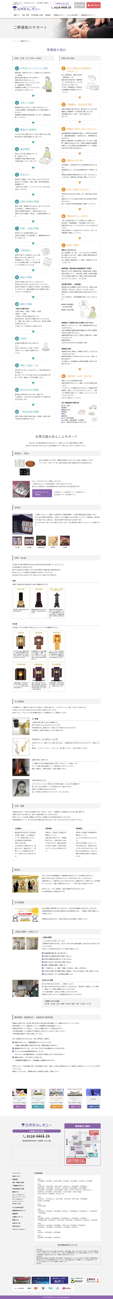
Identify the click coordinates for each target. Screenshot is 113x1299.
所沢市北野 (65, 1188)
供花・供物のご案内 (18, 1182)
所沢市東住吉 (75, 1218)
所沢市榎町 (89, 1181)
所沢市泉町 (66, 1181)
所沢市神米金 (75, 1186)
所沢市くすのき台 (69, 1190)
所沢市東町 (83, 1218)
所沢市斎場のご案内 (37, 15)
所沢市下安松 (75, 1199)
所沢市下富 (67, 1199)
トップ (14, 41)
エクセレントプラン (17, 1201)
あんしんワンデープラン (19, 1197)
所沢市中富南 (57, 1211)
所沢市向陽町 (48, 1192)
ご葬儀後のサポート (59, 15)
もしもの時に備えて (73, 15)
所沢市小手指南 (77, 1192)
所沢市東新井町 (55, 1218)
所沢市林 (47, 1218)
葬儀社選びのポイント (87, 15)
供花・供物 (25, 15)
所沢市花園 (40, 1218)
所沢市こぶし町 (60, 1193)
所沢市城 (40, 1201)
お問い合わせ (16, 1226)
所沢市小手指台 (58, 1192)
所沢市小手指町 (67, 1192)
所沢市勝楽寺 (83, 1199)
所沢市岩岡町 (73, 1181)
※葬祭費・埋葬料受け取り (88, 129)
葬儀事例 (15, 1214)
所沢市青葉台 (41, 1181)
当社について (16, 1176)
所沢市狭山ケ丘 (50, 1199)
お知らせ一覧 (16, 1223)
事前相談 (48, 15)
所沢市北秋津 (41, 1188)
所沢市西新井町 (74, 1211)
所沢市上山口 (66, 1186)
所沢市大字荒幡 (57, 1181)
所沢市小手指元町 (42, 1193)
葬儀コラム (15, 1220)
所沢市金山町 (41, 1186)
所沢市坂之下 (41, 1199)
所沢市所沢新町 (42, 1206)
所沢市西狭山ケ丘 (83, 1211)
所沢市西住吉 (93, 1211)
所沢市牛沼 (82, 1181)
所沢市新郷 (47, 1201)
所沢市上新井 (49, 1186)
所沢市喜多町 (49, 1190)
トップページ (16, 1173)
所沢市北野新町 (74, 1188)
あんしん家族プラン (17, 1199)
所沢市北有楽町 (59, 1190)
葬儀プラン (17, 15)
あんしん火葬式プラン (18, 1195)
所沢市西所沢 (42, 1213)
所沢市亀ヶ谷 (83, 1186)
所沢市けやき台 (87, 1190)
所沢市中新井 (41, 1211)
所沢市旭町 (49, 1181)
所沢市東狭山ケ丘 (65, 1218)
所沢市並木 (65, 1211)
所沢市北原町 (41, 1190)
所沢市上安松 (58, 1186)
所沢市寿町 (51, 1193)
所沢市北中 (57, 1188)
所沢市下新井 (59, 1199)
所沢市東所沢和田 (42, 1220)
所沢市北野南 (82, 1188)
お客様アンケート (17, 1217)
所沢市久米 (78, 1190)
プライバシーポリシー (19, 1229)
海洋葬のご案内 (16, 1203)
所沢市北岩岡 (49, 1188)
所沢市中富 (49, 1211)
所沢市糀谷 (40, 1192)
